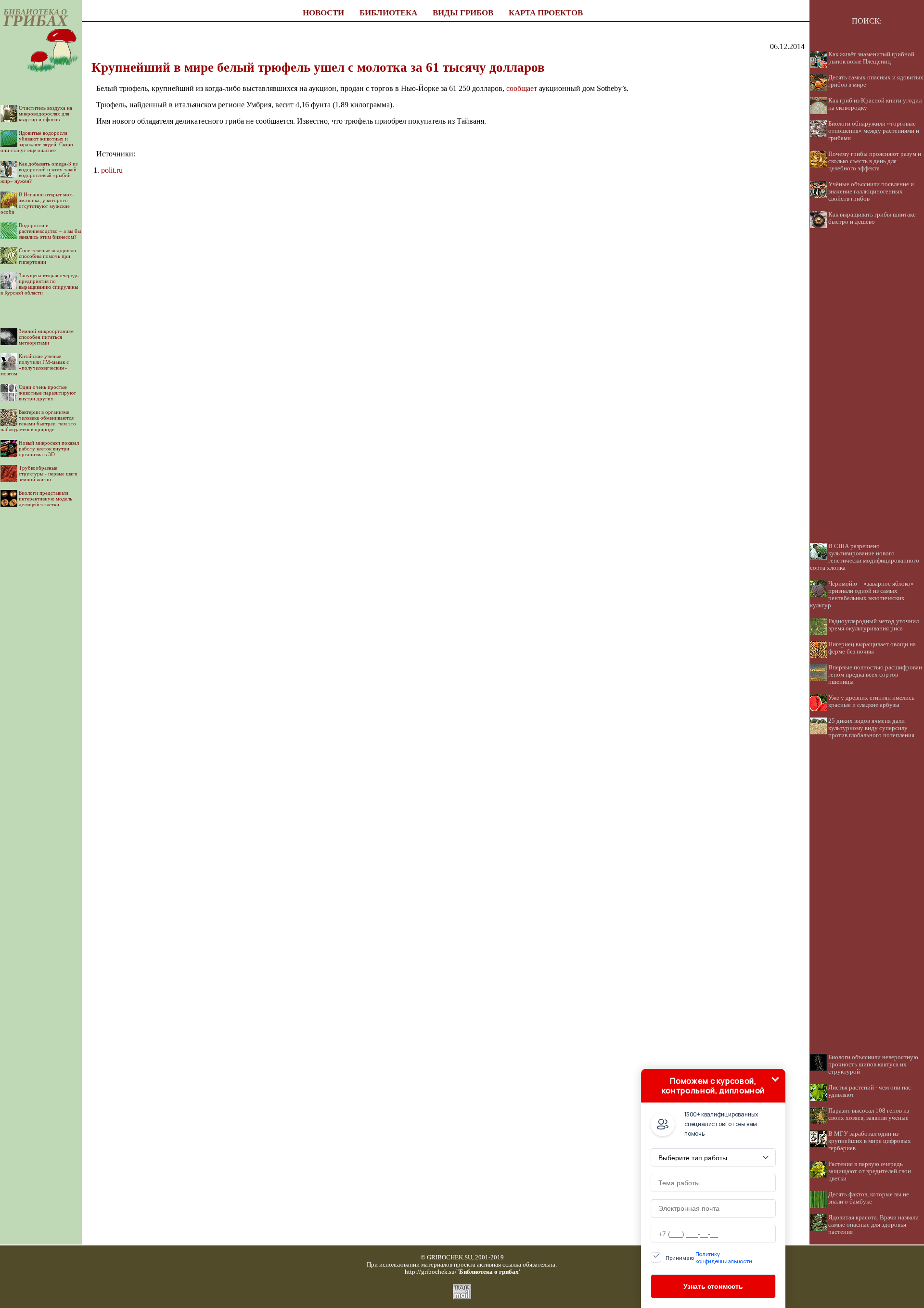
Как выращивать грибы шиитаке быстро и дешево (872, 218)
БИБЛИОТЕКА (388, 12)
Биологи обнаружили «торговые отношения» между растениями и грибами (873, 130)
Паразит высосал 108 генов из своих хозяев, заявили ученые (868, 1114)
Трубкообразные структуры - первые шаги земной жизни (48, 473)
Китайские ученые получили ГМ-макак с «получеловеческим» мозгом (34, 364)
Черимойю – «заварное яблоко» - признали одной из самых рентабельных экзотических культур (863, 594)
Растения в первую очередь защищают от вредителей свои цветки (869, 1171)
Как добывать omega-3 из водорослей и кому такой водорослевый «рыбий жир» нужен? (38, 172)
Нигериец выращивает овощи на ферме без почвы (872, 648)
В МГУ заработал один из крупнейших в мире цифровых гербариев (869, 1141)
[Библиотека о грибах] (41, 78)
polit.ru (112, 170)
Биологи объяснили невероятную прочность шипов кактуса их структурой (873, 1064)
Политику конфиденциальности (723, 1257)
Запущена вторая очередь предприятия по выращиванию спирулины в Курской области (39, 283)
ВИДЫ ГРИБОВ (463, 12)
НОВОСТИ (323, 12)
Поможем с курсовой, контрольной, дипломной (713, 1086)
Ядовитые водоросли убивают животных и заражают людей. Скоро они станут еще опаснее (36, 141)
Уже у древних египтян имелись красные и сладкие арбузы (871, 701)
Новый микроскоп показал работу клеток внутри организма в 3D (49, 448)
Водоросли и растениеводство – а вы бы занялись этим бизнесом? (50, 231)
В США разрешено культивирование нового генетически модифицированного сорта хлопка (864, 557)
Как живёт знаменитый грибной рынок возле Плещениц (871, 58)
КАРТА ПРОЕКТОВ (546, 12)
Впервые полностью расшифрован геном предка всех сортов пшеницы (875, 674)
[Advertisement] (41, 660)
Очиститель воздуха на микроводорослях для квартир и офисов (45, 113)
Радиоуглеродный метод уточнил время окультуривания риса (873, 625)
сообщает (521, 88)
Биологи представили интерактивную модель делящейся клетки (45, 498)
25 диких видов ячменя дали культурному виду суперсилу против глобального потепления (871, 728)
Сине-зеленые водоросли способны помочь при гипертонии (47, 256)
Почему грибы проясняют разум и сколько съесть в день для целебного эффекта (874, 161)
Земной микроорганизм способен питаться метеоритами (46, 337)
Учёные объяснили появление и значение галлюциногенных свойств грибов (871, 191)
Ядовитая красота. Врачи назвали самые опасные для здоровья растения (873, 1224)
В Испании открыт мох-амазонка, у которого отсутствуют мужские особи (37, 203)
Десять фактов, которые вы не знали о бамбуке (868, 1198)
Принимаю (709, 1257)
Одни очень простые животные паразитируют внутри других (47, 392)
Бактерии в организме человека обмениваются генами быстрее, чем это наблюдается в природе (38, 420)
